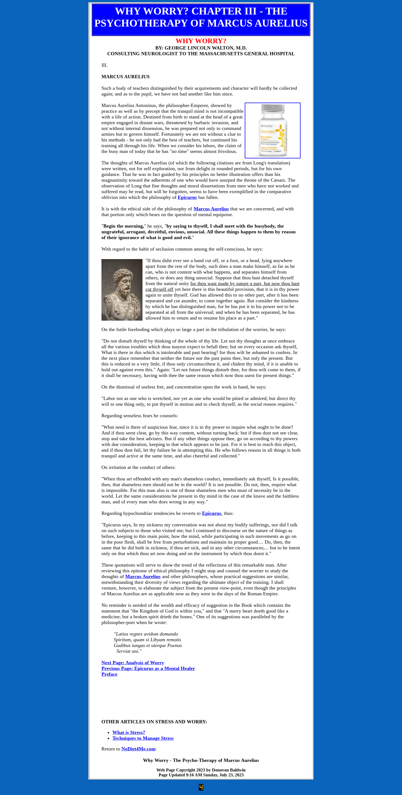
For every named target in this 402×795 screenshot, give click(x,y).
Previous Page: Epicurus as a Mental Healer (148, 668)
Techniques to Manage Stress (143, 738)
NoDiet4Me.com (138, 749)
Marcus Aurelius (211, 208)
